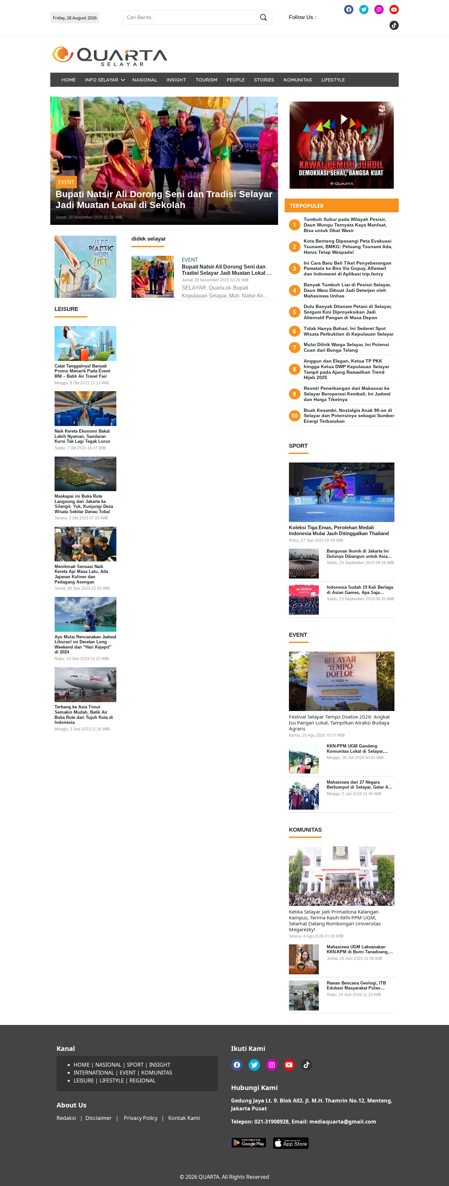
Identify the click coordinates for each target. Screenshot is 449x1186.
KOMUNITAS (298, 80)
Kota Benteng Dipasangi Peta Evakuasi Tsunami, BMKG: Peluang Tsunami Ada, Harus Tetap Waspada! (348, 246)
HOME (68, 80)
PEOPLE (236, 80)
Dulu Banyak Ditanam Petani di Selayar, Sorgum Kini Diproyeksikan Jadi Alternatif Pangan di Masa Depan (348, 312)
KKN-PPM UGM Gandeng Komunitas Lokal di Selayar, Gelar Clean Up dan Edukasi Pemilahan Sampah (355, 754)
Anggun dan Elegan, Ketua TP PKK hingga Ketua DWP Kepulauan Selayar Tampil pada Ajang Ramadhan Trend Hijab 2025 (346, 369)
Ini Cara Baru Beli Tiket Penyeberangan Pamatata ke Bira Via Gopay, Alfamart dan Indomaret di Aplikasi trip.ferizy (347, 268)
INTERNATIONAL (94, 1072)
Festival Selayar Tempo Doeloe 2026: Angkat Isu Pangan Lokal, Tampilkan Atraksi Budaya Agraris (339, 722)
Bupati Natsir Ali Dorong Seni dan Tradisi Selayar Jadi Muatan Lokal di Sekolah (226, 273)
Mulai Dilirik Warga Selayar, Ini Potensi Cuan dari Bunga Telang (346, 347)
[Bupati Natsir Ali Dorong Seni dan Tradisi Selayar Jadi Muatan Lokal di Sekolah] (164, 161)
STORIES (264, 80)
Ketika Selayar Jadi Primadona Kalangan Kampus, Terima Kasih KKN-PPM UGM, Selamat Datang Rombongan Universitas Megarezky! (335, 920)
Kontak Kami (184, 1118)
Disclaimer (98, 1118)
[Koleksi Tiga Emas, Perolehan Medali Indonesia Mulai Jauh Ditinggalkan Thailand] (341, 492)
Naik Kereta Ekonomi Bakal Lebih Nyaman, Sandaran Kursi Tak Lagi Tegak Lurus (82, 436)
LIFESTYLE (333, 80)
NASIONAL (144, 80)
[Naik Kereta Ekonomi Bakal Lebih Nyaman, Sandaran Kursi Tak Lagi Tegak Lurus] (85, 408)
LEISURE (84, 1080)
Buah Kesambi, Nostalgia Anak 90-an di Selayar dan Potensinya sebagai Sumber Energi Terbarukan (349, 416)
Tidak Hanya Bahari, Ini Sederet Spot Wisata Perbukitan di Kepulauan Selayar (348, 331)
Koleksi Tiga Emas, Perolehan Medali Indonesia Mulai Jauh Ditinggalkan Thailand (339, 530)
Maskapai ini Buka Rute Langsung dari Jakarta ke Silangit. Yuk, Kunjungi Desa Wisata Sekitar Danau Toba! (84, 504)
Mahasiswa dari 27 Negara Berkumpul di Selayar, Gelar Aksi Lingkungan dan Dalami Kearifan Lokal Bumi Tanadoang (360, 790)
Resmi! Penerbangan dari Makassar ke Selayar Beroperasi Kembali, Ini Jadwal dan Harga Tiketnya (347, 394)
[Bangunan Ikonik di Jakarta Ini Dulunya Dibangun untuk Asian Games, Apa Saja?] (304, 564)
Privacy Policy (140, 1118)
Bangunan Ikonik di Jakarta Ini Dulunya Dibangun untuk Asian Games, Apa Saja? (358, 556)
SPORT (135, 1064)
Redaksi (66, 1118)
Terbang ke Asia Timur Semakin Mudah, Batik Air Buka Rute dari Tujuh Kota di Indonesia (84, 715)
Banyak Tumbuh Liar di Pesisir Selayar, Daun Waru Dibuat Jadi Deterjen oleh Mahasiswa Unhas (347, 290)
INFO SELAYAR (101, 80)
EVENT (66, 182)
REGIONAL (142, 1080)
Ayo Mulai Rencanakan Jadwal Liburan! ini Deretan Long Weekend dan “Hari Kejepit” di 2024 (85, 644)
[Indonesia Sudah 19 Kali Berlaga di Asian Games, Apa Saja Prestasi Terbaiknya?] (304, 600)
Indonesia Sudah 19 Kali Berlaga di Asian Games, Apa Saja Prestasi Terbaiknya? (360, 592)
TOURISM (206, 80)
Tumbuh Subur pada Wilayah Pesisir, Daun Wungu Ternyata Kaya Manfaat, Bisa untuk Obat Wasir (345, 225)
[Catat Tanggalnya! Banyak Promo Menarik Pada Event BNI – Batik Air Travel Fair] (85, 343)
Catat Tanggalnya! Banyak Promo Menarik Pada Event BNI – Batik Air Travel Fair (82, 371)
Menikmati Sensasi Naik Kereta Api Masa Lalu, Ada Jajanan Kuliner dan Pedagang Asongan (81, 574)
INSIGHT (176, 80)
